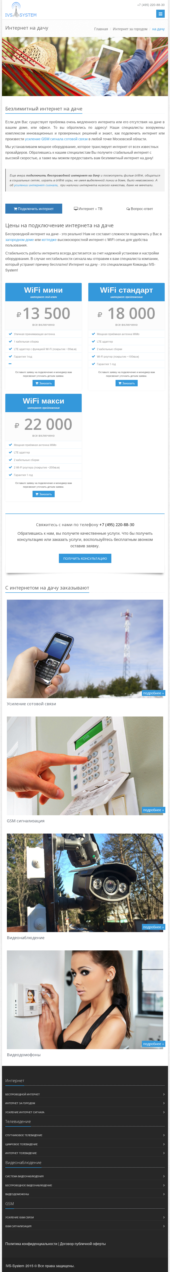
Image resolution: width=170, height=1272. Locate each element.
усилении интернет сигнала (36, 185)
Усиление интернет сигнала (24, 1112)
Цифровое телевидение (21, 1144)
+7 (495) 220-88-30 (151, 4)
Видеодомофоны (24, 1054)
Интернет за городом (130, 28)
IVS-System (15, 1265)
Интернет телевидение (21, 1153)
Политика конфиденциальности (31, 1243)
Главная (101, 28)
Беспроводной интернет (22, 1094)
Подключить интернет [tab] (35, 208)
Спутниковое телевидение (23, 1135)
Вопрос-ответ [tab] (141, 208)
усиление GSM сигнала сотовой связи (56, 138)
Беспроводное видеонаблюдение (28, 1185)
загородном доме (19, 239)
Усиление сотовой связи (31, 703)
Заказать (45, 383)
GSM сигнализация (25, 820)
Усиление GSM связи (19, 1217)
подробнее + (153, 693)
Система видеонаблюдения (24, 1176)
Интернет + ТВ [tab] (90, 208)
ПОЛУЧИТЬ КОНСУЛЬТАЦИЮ (85, 558)
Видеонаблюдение (25, 937)
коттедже (49, 239)
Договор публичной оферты (83, 1243)
